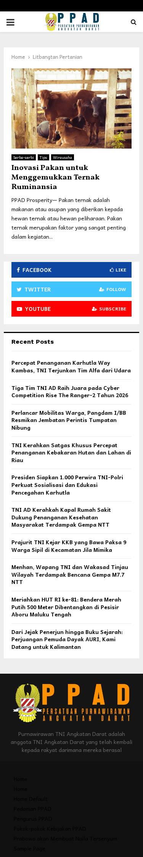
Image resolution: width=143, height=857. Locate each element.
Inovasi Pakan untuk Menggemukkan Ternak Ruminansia (55, 177)
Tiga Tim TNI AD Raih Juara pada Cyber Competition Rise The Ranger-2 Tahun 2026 (69, 391)
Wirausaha (62, 157)
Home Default (31, 798)
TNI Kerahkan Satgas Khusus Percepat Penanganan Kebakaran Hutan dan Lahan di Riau (71, 452)
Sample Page (29, 848)
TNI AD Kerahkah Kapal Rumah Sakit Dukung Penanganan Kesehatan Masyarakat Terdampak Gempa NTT (61, 517)
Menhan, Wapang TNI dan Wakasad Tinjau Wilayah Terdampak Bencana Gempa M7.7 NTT (69, 574)
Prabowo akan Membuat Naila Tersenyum (65, 838)
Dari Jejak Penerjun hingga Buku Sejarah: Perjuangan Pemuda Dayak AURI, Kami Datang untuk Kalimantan (67, 639)
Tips (43, 157)
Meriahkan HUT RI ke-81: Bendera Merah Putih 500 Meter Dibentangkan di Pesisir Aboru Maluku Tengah (66, 606)
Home (20, 779)
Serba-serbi (23, 157)
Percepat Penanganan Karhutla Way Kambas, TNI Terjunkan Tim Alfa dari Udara (71, 366)
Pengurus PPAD (33, 818)
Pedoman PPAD (32, 808)
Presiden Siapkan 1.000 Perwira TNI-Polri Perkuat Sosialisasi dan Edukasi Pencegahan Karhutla (67, 484)
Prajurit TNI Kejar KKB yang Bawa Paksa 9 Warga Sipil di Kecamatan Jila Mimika (68, 546)
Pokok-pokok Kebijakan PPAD (50, 828)
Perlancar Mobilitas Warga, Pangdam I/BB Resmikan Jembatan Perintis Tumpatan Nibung (68, 420)
